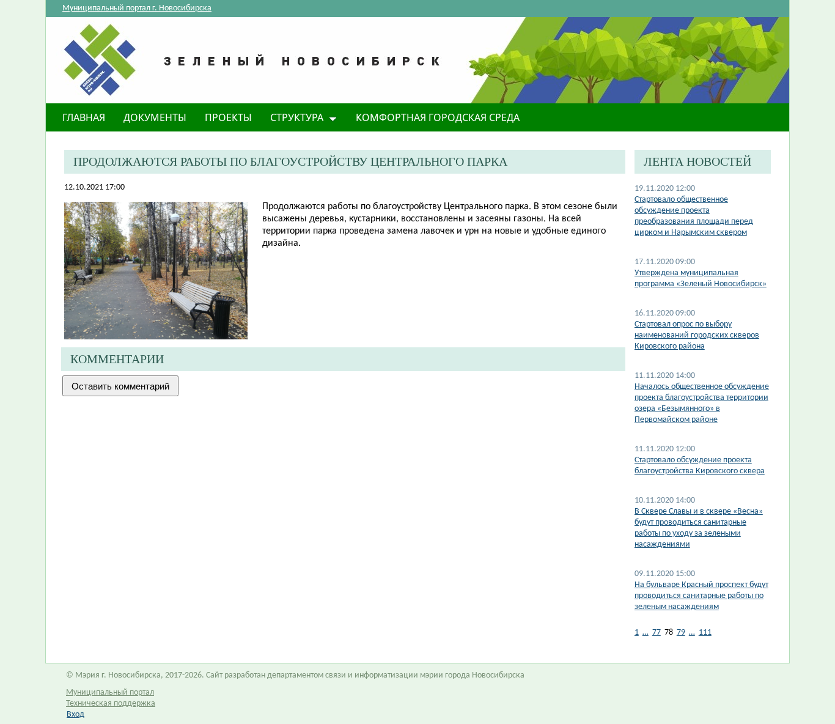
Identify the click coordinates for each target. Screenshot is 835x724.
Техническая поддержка (110, 703)
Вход (75, 714)
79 (681, 632)
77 (656, 632)
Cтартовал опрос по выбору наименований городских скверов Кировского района (697, 335)
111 (705, 632)
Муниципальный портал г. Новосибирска (137, 8)
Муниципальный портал (110, 692)
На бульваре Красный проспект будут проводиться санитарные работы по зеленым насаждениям (701, 595)
